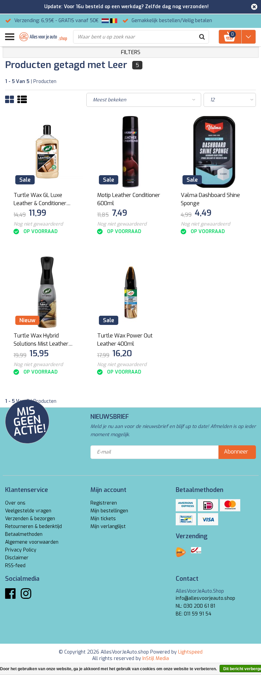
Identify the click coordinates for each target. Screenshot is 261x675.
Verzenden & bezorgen (30, 518)
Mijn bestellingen (109, 511)
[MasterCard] (230, 505)
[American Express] (186, 505)
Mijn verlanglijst (108, 526)
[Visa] (208, 519)
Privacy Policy (20, 550)
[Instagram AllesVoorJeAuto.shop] (26, 596)
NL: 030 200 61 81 (195, 606)
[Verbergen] (254, 7)
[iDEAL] (208, 505)
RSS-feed (15, 565)
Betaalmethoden (23, 534)
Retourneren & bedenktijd (33, 526)
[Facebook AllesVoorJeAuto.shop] (10, 596)
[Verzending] (181, 552)
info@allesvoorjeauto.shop (205, 598)
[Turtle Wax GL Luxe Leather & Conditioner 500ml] (47, 152)
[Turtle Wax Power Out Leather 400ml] (131, 292)
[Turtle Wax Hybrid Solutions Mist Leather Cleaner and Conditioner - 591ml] (47, 292)
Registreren (103, 503)
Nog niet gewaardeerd (38, 224)
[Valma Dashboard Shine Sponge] (214, 152)
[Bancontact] (186, 519)
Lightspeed (190, 652)
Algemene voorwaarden (31, 542)
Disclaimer (17, 558)
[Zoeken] (202, 37)
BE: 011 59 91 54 (193, 614)
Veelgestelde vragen (28, 511)
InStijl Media (155, 658)
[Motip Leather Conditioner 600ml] (131, 152)
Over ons (15, 503)
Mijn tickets (103, 518)
